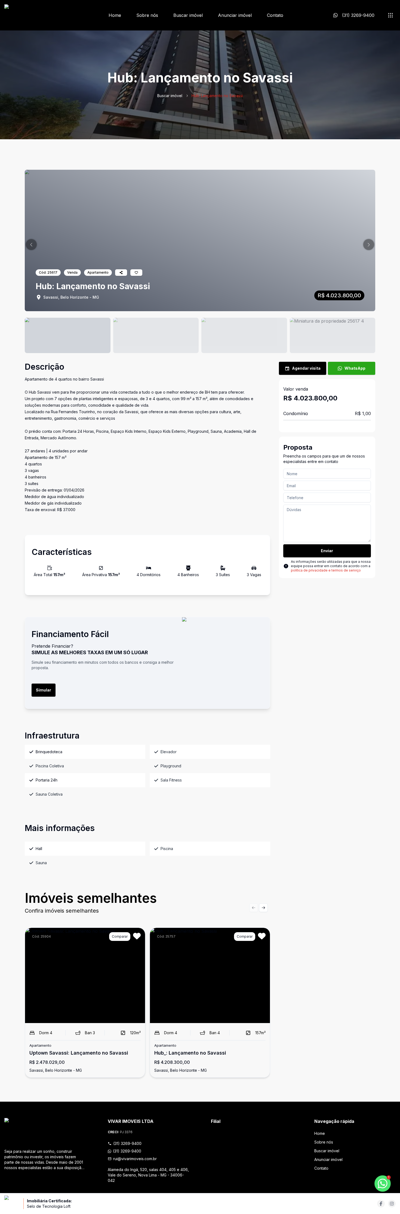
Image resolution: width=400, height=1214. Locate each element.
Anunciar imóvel (235, 15)
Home (115, 15)
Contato (275, 15)
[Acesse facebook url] (381, 1203)
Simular (43, 690)
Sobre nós (147, 15)
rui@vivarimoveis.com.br (135, 1158)
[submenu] (390, 15)
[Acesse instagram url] (392, 1203)
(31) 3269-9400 (127, 1143)
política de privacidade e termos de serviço (326, 570)
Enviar (327, 550)
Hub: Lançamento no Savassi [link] (217, 95)
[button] (31, 244)
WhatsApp (354, 368)
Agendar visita (306, 368)
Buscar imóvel (188, 15)
